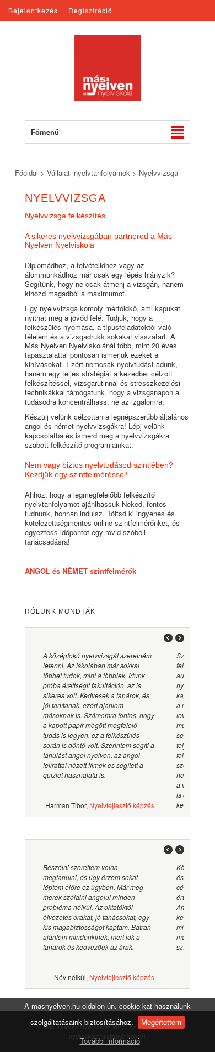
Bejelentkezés (33, 10)
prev (165, 638)
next (178, 638)
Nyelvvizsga (158, 173)
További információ (110, 1040)
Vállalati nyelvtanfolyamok (88, 173)
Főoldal (26, 173)
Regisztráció (90, 10)
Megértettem (161, 1022)
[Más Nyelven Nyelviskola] (107, 98)
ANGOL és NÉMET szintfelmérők (80, 571)
